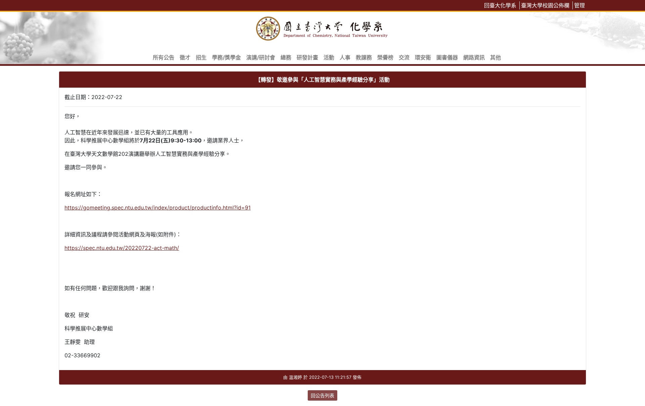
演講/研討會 (260, 57)
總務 (286, 57)
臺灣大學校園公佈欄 (545, 5)
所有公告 (163, 57)
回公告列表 (322, 395)
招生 (201, 57)
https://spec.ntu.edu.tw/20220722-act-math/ (121, 247)
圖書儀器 (447, 57)
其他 (495, 57)
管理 (579, 5)
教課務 (364, 57)
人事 (345, 57)
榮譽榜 (385, 57)
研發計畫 (307, 57)
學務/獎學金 (226, 57)
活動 (329, 57)
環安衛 (423, 57)
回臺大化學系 (500, 5)
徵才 (185, 57)
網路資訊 (474, 57)
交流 (404, 57)
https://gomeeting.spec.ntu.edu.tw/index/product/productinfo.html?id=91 (157, 207)
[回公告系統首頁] (322, 27)
